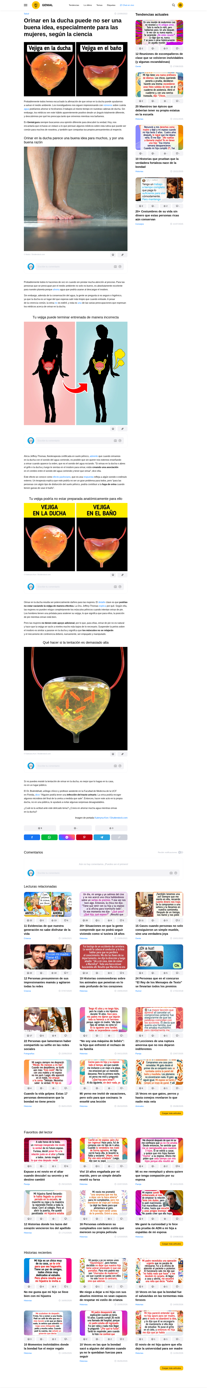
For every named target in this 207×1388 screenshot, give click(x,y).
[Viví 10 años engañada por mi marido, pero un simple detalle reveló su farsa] (103, 1151)
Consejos (139, 224)
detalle (101, 602)
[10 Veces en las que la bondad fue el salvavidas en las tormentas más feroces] (159, 1271)
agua (26, 109)
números (107, 105)
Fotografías (29, 1053)
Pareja (138, 1053)
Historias (139, 119)
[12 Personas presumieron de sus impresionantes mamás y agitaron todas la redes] (48, 957)
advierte (94, 456)
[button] (40, 828)
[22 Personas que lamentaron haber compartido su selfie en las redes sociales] (48, 1020)
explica (102, 606)
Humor (138, 991)
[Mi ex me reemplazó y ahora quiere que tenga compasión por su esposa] (159, 1151)
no (56, 303)
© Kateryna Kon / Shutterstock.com (37, 575)
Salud (26, 14)
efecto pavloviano (62, 477)
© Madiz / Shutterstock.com (34, 254)
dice (37, 795)
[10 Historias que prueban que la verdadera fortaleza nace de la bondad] (159, 138)
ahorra (56, 289)
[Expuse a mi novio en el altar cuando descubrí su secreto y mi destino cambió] (48, 1151)
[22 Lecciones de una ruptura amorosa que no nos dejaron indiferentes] (159, 1020)
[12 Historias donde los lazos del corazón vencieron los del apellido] (48, 1203)
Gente (138, 66)
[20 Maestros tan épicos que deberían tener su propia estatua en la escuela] (159, 85)
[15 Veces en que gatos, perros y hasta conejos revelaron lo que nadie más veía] (159, 1073)
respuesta (88, 477)
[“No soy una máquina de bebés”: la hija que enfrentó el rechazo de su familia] (103, 1020)
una (80, 303)
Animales (139, 1106)
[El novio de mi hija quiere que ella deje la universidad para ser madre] (159, 1323)
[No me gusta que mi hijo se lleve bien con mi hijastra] (48, 1271)
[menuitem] (74, 5)
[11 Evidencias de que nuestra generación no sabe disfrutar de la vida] (48, 905)
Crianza (27, 938)
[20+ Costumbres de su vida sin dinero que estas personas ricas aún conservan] (159, 190)
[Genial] (42, 5)
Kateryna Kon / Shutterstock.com (111, 818)
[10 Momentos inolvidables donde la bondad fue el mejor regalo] (48, 1323)
